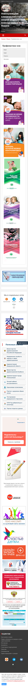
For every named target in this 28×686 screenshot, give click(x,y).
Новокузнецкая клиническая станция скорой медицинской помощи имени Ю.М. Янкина (13, 19)
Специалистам (5, 651)
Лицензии (3, 649)
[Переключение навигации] (3, 35)
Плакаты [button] (6, 56)
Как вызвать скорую (6, 637)
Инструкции (4, 643)
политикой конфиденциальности (16, 681)
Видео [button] (5, 49)
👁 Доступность (22, 343)
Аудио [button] (5, 52)
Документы (4, 645)
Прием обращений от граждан (9, 653)
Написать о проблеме (14, 442)
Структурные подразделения (9, 647)
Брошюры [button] (6, 59)
